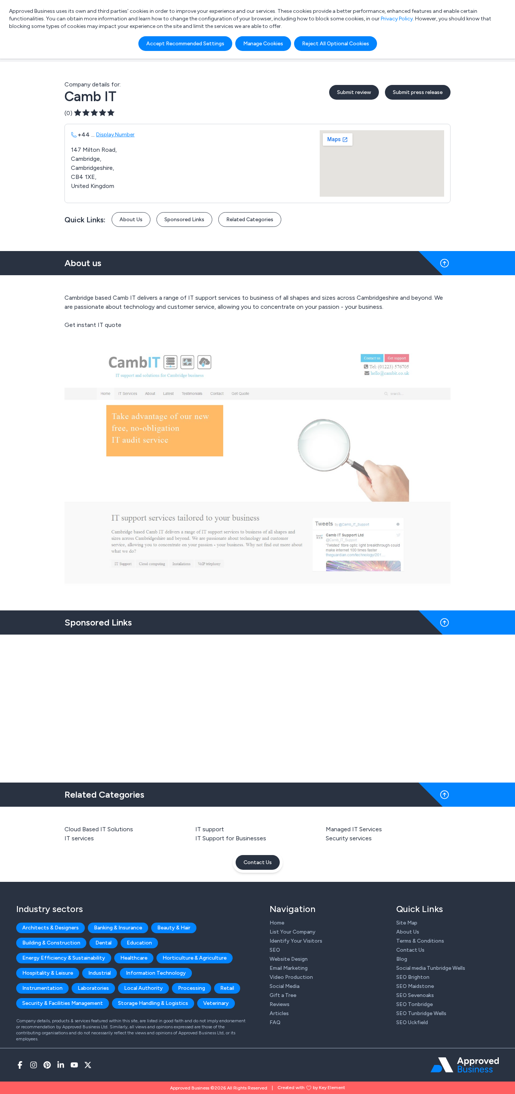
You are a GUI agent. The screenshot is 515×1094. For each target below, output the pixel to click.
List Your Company (293, 932)
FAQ (275, 1022)
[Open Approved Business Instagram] (33, 1065)
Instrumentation (42, 988)
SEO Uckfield (412, 1022)
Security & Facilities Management (62, 1003)
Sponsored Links (184, 219)
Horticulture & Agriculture (194, 958)
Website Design (289, 959)
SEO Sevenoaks (415, 995)
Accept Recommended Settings (185, 43)
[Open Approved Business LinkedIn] (60, 1065)
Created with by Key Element (311, 1087)
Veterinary (216, 1003)
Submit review (354, 92)
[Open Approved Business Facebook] (20, 1065)
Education (139, 943)
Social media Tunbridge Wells (430, 968)
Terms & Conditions (420, 941)
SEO (275, 950)
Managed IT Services (354, 829)
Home (277, 923)
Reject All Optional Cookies (335, 43)
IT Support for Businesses (230, 838)
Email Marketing (289, 968)
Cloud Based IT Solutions (98, 829)
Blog (401, 959)
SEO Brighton (412, 977)
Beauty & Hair (173, 928)
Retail (227, 988)
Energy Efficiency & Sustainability (63, 958)
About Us (131, 219)
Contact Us (258, 862)
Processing (191, 988)
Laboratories (93, 988)
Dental (103, 943)
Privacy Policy (397, 18)
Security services (349, 838)
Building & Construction (51, 943)
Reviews (280, 1004)
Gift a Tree (283, 995)
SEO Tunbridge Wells (421, 1013)
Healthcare (133, 958)
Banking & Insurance (118, 928)
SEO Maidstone (415, 986)
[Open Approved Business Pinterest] (47, 1065)
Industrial (99, 973)
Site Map (406, 923)
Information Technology (156, 973)
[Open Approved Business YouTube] (74, 1065)
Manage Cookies (263, 43)
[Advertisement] (257, 705)
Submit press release (418, 92)
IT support (209, 829)
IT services (79, 838)
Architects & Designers (50, 928)
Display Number (115, 134)
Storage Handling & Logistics (153, 1003)
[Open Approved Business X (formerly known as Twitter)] (88, 1065)
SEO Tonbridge (414, 1004)
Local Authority (143, 988)
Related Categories (249, 219)
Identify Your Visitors (296, 941)
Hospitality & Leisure (47, 973)
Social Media (284, 986)
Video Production (291, 977)
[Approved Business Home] (465, 1064)
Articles (279, 1013)
